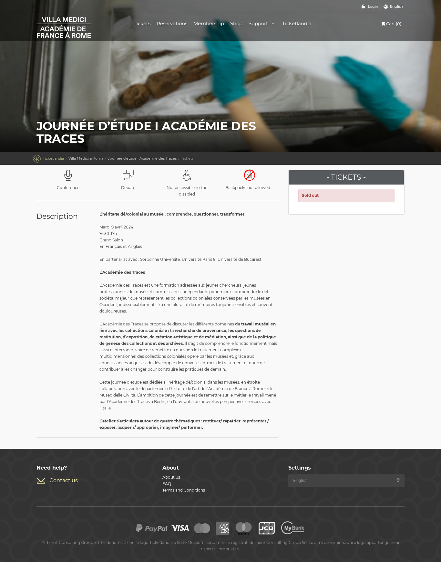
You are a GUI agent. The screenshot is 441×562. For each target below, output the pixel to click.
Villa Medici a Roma (85, 158)
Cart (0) (393, 23)
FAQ (166, 483)
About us (171, 477)
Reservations (172, 23)
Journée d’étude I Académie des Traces (142, 158)
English (396, 6)
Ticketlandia (297, 23)
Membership (208, 23)
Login (373, 6)
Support (259, 23)
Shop (236, 23)
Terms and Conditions (183, 490)
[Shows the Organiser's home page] (77, 27)
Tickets (142, 23)
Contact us (63, 480)
